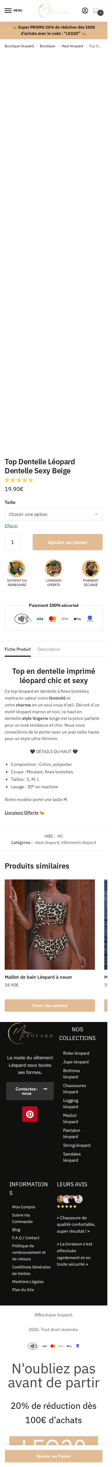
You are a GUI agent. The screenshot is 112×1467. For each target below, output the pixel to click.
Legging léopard (70, 1103)
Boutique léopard (19, 46)
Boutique (47, 46)
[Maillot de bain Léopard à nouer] (50, 924)
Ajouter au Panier (53, 1456)
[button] (19, 480)
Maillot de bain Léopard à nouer (38, 977)
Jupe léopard (76, 1062)
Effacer (11, 525)
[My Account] (85, 11)
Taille (10, 502)
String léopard (77, 1145)
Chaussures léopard (74, 1088)
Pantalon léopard (71, 1133)
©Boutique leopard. (54, 1315)
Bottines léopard (71, 1074)
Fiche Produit (18, 649)
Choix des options (50, 1005)
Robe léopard (76, 1053)
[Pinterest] (30, 1114)
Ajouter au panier (67, 542)
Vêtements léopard (78, 842)
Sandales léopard (72, 1157)
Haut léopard (72, 46)
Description (49, 649)
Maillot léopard (70, 1118)
